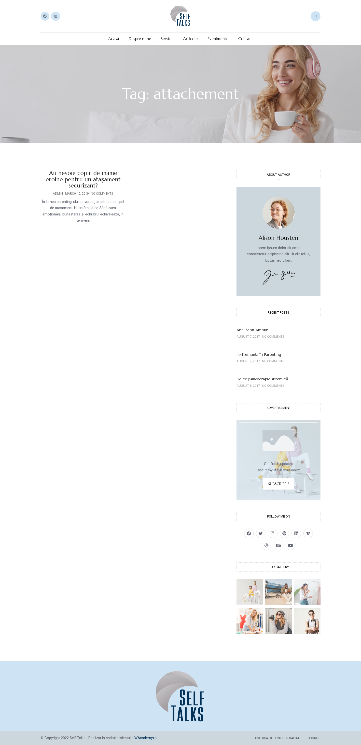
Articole (190, 38)
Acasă (113, 38)
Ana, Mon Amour (252, 329)
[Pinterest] (284, 533)
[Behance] (278, 545)
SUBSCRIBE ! (278, 483)
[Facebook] (45, 16)
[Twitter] (260, 533)
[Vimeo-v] (308, 533)
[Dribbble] (266, 545)
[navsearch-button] (315, 16)
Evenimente (218, 38)
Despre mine (140, 38)
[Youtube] (290, 545)
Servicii (167, 38)
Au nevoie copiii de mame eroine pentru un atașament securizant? (83, 179)
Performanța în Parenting (258, 354)
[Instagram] (55, 16)
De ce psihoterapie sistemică (262, 378)
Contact (245, 38)
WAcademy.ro (145, 738)
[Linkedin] (296, 533)
